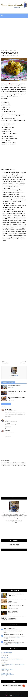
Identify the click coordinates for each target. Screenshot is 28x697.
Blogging (6, 695)
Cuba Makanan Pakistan (7, 674)
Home (2, 50)
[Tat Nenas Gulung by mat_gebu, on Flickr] (14, 80)
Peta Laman (13, 692)
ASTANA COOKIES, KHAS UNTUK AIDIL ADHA (16, 398)
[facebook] (12, 11)
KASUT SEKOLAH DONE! (7, 669)
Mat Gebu (5, 55)
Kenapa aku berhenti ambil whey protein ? (12, 659)
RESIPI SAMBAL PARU (9, 640)
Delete (9, 416)
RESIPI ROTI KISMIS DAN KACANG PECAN (13, 634)
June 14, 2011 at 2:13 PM (9, 431)
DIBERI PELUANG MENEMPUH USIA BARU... (16, 606)
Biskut (6, 50)
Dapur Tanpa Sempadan (18, 695)
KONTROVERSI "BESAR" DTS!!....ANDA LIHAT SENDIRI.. (16, 594)
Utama (7, 692)
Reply (6, 416)
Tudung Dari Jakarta (6, 654)
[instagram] (15, 11)
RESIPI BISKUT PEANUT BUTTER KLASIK (17, 391)
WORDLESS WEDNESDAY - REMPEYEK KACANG (12, 664)
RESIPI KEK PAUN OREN (13, 611)
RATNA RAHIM (8, 409)
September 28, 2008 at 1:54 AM (11, 421)
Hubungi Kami (20, 692)
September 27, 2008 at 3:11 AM (10, 410)
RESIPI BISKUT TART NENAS (14, 385)
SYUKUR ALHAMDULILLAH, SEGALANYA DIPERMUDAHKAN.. (17, 617)
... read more (20, 630)
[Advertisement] (14, 34)
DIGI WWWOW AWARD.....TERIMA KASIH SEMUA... (16, 600)
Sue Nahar (7, 430)
